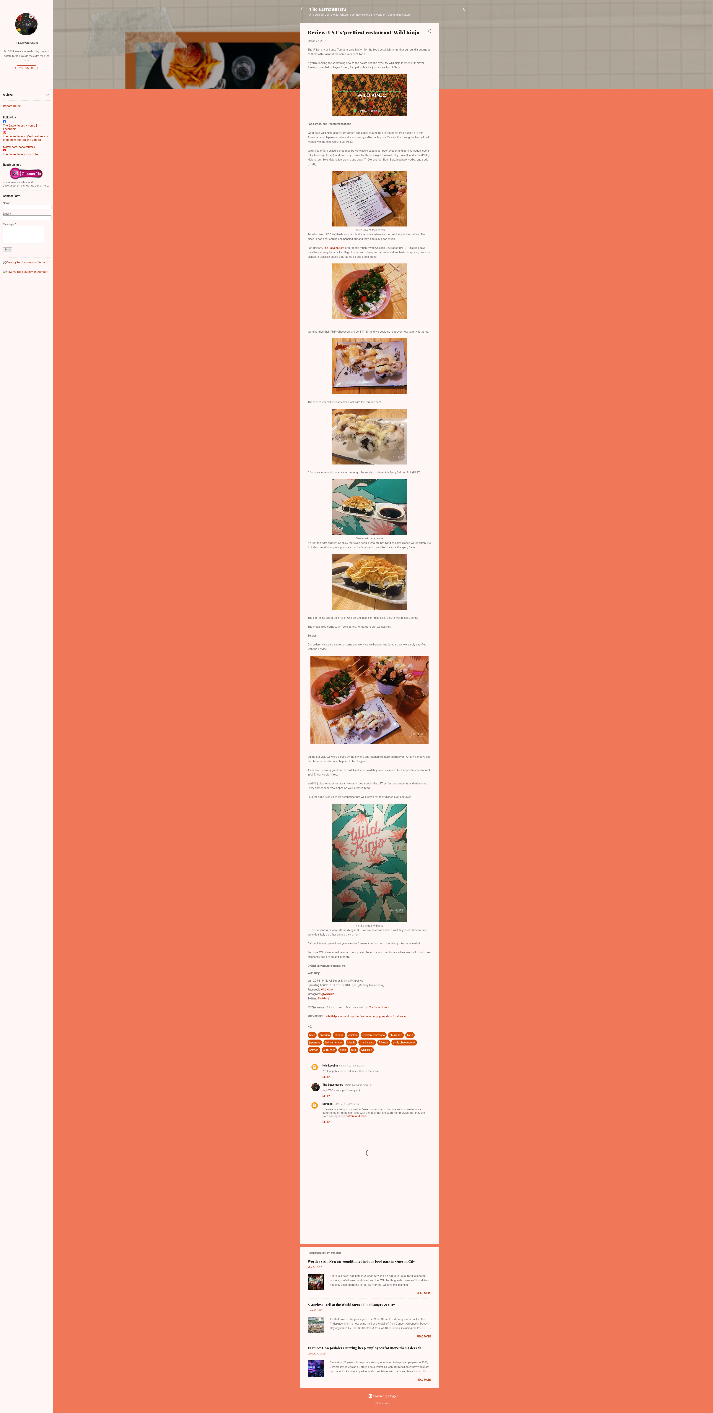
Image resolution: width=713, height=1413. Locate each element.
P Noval (383, 1042)
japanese (314, 1042)
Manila (351, 1042)
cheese (339, 1035)
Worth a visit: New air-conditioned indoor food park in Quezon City (361, 1261)
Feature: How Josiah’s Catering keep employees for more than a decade (364, 1348)
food (410, 1035)
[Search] (463, 10)
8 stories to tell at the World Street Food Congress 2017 (351, 1304)
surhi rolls (329, 1050)
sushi (343, 1050)
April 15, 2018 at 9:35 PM (346, 1104)
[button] (429, 32)
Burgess (328, 1104)
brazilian (325, 1035)
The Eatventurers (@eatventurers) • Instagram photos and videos (25, 138)
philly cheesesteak (404, 1042)
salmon (313, 1050)
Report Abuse (12, 106)
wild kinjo (366, 1050)
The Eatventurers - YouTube (20, 154)
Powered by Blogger (385, 1396)
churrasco (396, 1035)
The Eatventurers (327, 9)
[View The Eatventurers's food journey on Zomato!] (25, 262)
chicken (353, 1035)
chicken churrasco (373, 1035)
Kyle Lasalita (330, 1065)
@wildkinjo (327, 994)
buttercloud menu (356, 1116)
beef (312, 1035)
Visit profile (26, 68)
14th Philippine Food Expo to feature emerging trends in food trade (365, 1016)
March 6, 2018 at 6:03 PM (352, 1065)
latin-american (334, 1042)
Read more (424, 1293)
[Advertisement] (453, 79)
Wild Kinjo (327, 989)
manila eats (367, 1042)
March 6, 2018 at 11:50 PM (358, 1084)
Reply (326, 1076)
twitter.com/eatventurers (19, 147)
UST (353, 1050)
